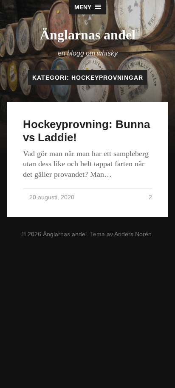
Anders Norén (133, 234)
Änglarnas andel (87, 34)
